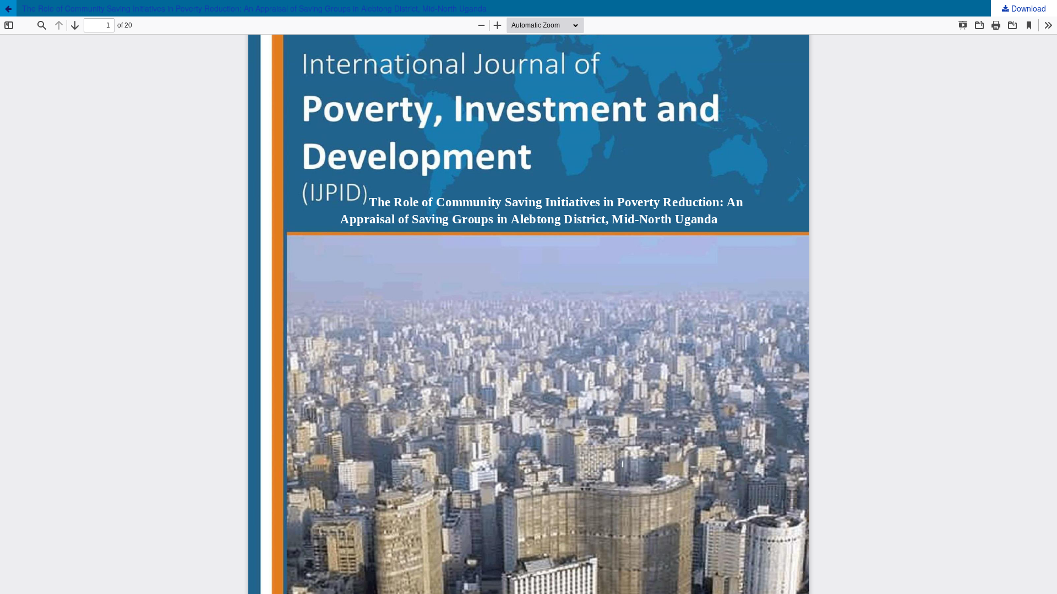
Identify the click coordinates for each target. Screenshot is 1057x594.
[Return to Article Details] (8, 8)
